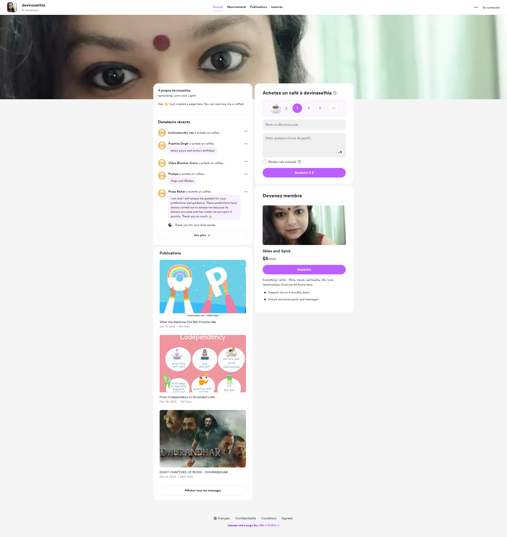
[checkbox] (279, 161)
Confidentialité (245, 518)
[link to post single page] (203, 294)
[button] (218, 7)
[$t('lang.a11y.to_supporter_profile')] (170, 224)
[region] (304, 133)
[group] (304, 253)
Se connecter (491, 7)
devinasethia (33, 5)
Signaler (287, 518)
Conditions (268, 518)
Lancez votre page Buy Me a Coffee (252, 525)
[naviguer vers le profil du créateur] (12, 7)
